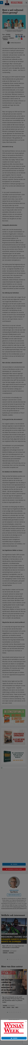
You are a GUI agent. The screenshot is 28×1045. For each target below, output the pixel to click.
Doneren (15, 1038)
